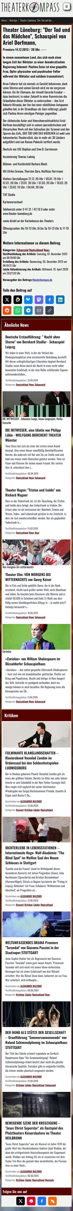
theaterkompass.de (42, 280)
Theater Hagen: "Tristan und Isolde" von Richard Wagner (33, 492)
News (47, 250)
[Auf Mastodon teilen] (39, 299)
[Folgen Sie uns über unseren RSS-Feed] (52, 1201)
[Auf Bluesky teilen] (28, 299)
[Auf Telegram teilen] (28, 310)
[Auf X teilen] (7, 299)
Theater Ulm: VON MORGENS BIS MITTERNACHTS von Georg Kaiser (28, 577)
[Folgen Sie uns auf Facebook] (42, 1201)
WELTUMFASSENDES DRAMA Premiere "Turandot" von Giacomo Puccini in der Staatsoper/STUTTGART (32, 947)
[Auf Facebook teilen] (49, 299)
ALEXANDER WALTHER (31, 801)
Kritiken (28, 810)
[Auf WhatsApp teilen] (17, 310)
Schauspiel (22, 250)
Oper (37, 532)
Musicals (49, 1180)
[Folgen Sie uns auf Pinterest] (31, 1201)
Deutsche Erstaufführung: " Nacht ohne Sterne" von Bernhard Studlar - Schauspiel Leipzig (34, 341)
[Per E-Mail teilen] (39, 310)
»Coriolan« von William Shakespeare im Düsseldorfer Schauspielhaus (32, 661)
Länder (36, 810)
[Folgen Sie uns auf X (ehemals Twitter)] (20, 1201)
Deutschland (36, 250)
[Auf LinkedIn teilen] (60, 299)
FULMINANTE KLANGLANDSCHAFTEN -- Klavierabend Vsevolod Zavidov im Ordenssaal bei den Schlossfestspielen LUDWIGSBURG (31, 760)
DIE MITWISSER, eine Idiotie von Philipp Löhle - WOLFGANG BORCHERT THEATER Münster (33, 435)
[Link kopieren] (49, 310)
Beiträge (13, 20)
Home (4, 20)
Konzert (20, 810)
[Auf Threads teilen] (17, 299)
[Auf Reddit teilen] (7, 310)
